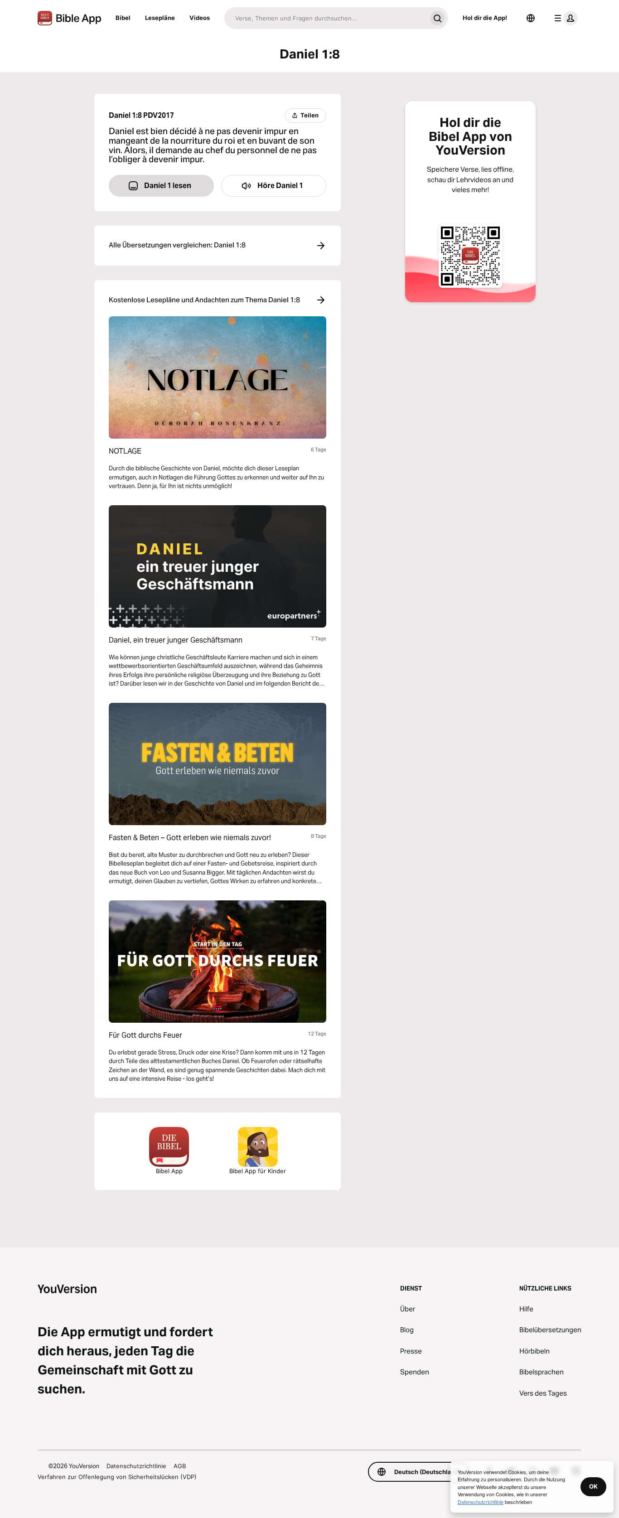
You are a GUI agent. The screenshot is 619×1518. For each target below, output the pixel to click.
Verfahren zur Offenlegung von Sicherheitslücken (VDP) (117, 1476)
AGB (180, 1466)
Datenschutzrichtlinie (136, 1466)
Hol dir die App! (485, 17)
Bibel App (169, 1171)
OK (593, 1486)
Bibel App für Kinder (257, 1171)
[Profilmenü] (564, 18)
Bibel (123, 17)
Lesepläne (160, 17)
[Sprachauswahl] (531, 18)
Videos (199, 17)
